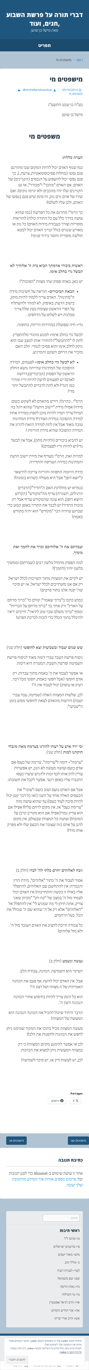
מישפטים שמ (78, 1140)
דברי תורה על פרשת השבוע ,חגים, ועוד (44, 19)
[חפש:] (61, 1218)
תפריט (44, 45)
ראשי (79, 60)
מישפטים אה (16, 1140)
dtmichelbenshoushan (37, 90)
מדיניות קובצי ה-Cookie (71, 1352)
